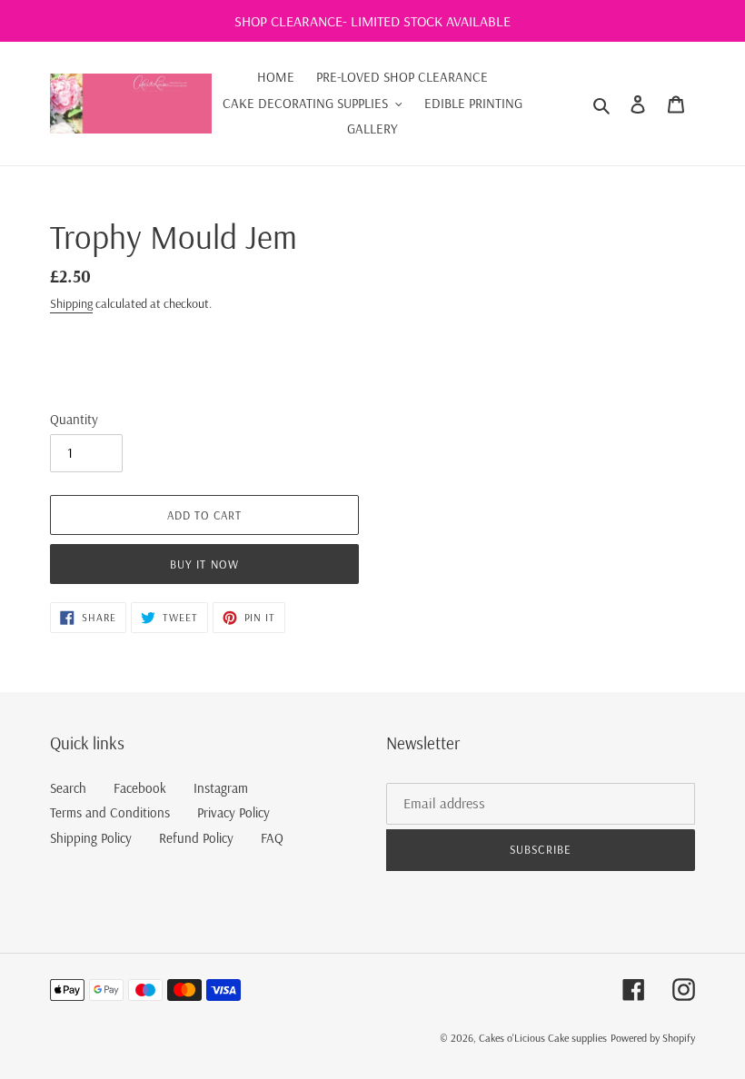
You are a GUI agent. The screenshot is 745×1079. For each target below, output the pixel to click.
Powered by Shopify (653, 1037)
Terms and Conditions (110, 812)
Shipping (71, 303)
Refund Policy (196, 837)
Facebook (140, 788)
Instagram (221, 788)
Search (68, 788)
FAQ (272, 837)
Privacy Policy (233, 812)
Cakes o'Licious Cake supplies (543, 1037)
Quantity (74, 419)
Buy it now (204, 564)
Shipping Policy (91, 837)
